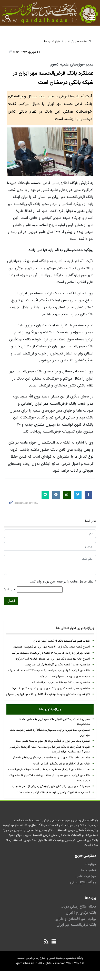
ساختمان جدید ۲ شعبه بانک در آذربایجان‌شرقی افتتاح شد (57, 664)
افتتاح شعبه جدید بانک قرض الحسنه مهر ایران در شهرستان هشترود (51, 646)
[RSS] (46, 942)
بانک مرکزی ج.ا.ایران (81, 913)
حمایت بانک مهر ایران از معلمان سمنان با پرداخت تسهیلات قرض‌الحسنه (49, 769)
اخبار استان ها (52, 41)
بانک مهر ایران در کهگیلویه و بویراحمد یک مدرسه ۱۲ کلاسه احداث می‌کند (49, 670)
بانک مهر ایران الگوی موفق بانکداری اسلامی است (61, 763)
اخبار (67, 41)
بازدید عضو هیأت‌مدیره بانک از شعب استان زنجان (62, 641)
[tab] (50, 709)
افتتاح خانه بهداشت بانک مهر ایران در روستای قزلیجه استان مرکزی (52, 658)
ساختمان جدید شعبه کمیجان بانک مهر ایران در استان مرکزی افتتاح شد (50, 688)
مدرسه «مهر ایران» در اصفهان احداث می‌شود (64, 676)
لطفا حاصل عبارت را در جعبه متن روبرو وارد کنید (63, 581)
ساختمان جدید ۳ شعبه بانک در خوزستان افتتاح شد (61, 682)
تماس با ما (88, 870)
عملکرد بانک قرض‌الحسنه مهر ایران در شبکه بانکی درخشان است (53, 78)
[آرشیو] (54, 942)
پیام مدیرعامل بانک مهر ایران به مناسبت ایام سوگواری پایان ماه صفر (51, 757)
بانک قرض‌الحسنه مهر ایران (76, 925)
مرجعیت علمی (85, 876)
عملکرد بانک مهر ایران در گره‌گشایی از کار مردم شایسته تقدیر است (53, 741)
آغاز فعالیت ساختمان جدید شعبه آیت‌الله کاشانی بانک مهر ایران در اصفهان (48, 694)
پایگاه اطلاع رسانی (83, 882)
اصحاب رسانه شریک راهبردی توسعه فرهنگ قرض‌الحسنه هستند (53, 792)
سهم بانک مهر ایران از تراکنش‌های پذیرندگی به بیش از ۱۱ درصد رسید (51, 786)
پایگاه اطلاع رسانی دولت (78, 907)
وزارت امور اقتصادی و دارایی (75, 919)
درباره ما (90, 864)
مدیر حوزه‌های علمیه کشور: (71, 64)
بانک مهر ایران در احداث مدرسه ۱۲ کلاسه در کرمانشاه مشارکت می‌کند (51, 653)
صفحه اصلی (80, 41)
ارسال (11, 601)
